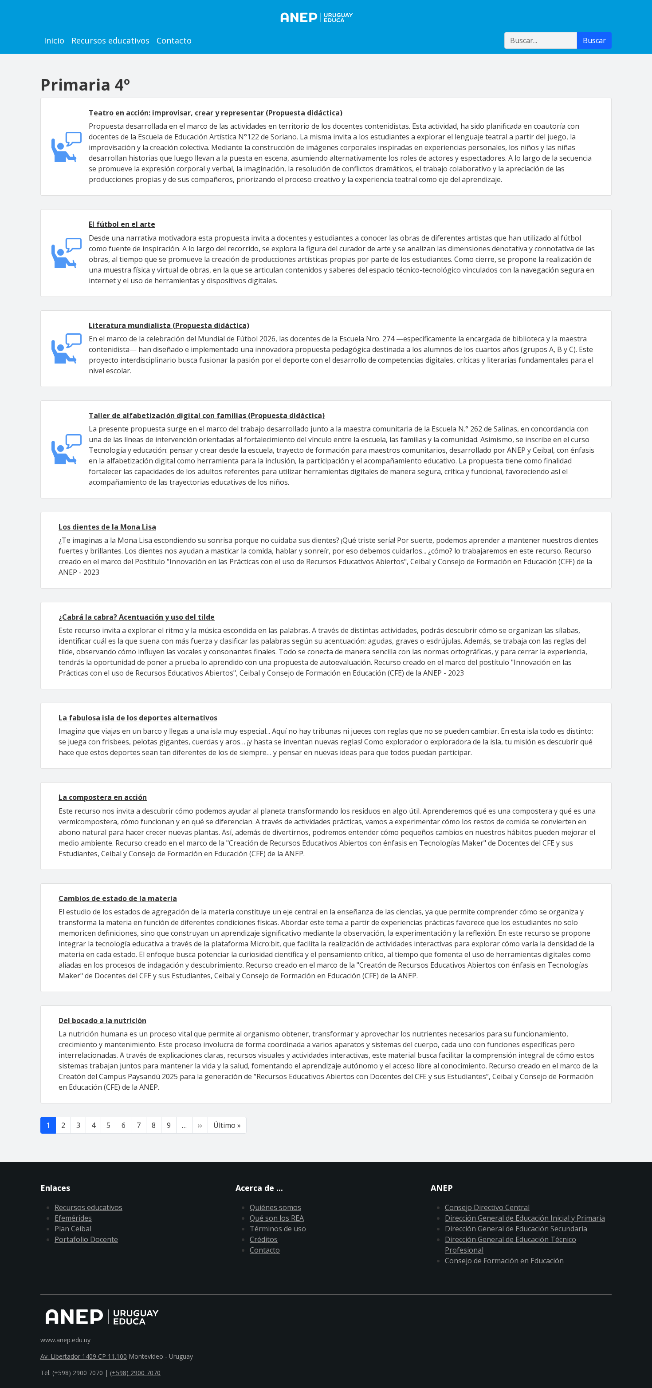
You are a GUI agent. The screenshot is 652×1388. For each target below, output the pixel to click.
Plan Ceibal (73, 1229)
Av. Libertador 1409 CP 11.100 (83, 1356)
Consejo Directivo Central (487, 1207)
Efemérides (73, 1218)
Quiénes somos (275, 1207)
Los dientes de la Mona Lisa (107, 527)
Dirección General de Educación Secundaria (516, 1229)
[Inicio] (326, 17)
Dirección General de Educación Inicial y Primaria (525, 1218)
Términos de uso (278, 1229)
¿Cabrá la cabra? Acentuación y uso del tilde (137, 617)
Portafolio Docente (86, 1239)
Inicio (54, 40)
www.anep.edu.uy (65, 1340)
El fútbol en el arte (122, 224)
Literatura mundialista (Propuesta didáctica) (169, 325)
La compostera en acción (103, 797)
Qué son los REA (277, 1218)
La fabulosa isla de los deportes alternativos (138, 718)
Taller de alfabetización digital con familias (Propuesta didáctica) (207, 415)
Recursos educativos (110, 40)
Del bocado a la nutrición (102, 1020)
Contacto (174, 40)
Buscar (594, 40)
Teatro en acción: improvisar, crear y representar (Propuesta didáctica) (215, 113)
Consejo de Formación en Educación (504, 1260)
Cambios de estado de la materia (118, 898)
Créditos (264, 1239)
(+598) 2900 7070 (135, 1372)
